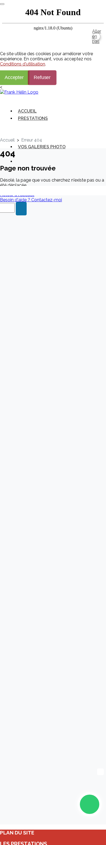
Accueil (27, 111)
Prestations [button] (33, 118)
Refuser (42, 77)
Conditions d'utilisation (22, 64)
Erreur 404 (31, 140)
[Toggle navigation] (12, 98)
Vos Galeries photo (42, 146)
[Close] (2, 4)
